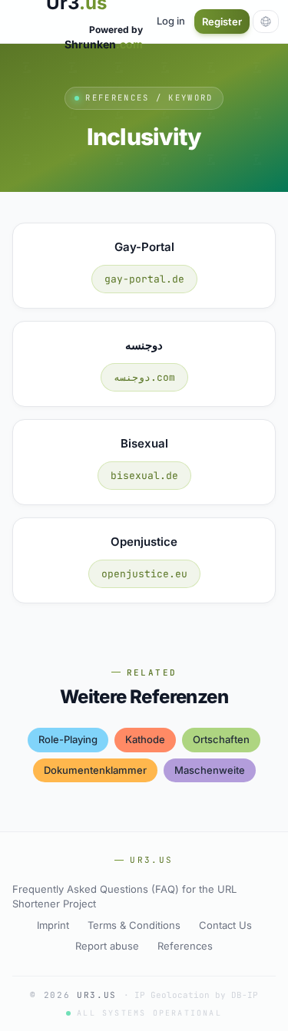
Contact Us (225, 925)
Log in (171, 21)
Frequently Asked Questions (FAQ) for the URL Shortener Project (124, 896)
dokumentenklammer (95, 770)
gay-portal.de (144, 279)
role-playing (68, 739)
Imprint (53, 925)
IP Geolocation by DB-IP (196, 995)
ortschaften (221, 739)
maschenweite (209, 770)
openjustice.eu (144, 573)
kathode (145, 739)
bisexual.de (144, 475)
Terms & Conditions (134, 925)
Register (222, 21)
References (185, 946)
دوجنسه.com (144, 377)
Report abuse (107, 946)
